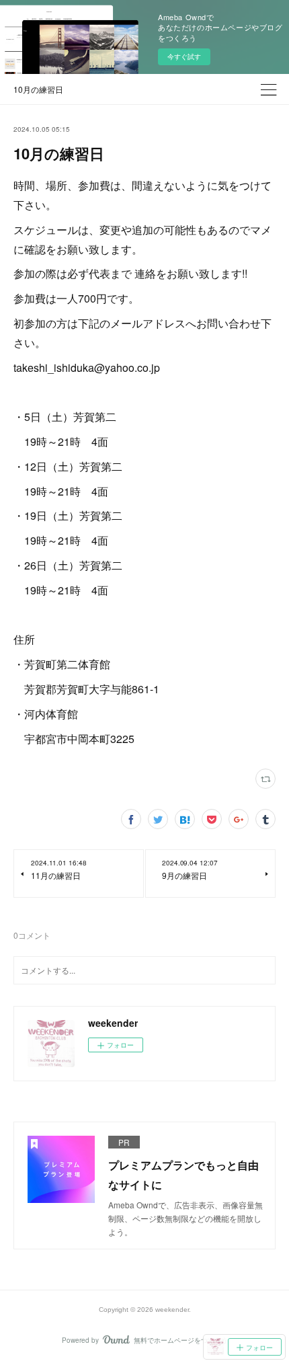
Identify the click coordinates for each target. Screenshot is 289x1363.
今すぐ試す (184, 56)
